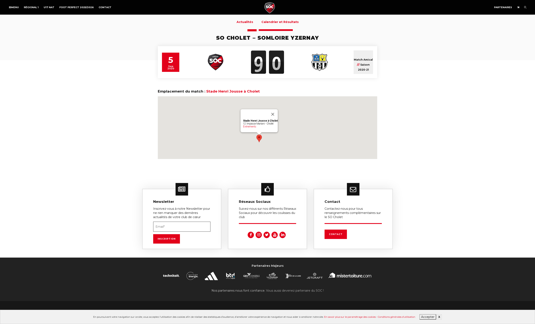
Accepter (427, 317)
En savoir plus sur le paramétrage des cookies (350, 316)
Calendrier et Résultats (280, 22)
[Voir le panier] (518, 7)
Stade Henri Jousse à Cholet (233, 91)
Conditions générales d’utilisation (396, 316)
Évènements (249, 126)
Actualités (245, 22)
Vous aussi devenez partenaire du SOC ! (295, 290)
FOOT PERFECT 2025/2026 (76, 7)
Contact (105, 7)
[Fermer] (273, 114)
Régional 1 (31, 7)
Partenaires (503, 7)
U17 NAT (49, 7)
